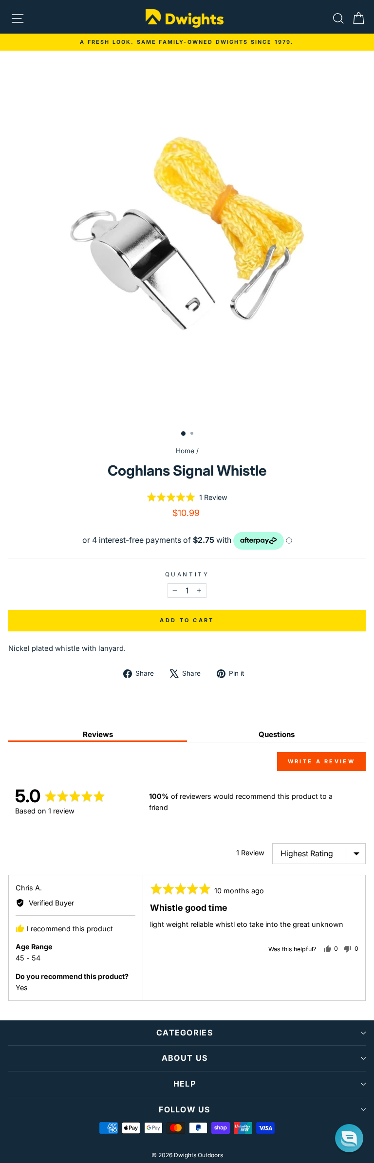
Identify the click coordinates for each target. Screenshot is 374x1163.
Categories (184, 1032)
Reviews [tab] (98, 734)
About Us (184, 1058)
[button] (187, 497)
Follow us (184, 1109)
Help (184, 1084)
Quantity (187, 574)
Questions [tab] (277, 734)
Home (185, 451)
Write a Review (321, 761)
